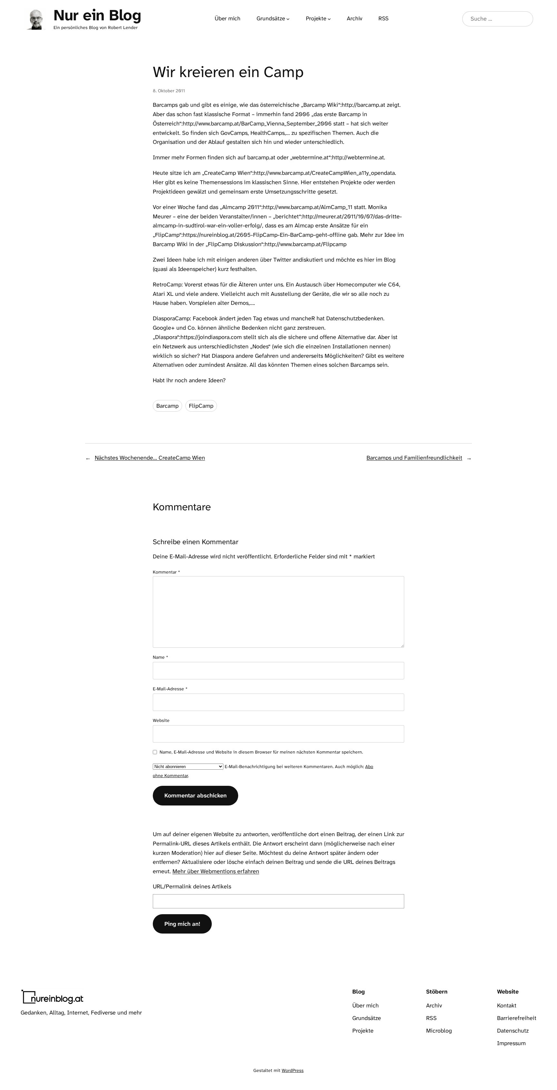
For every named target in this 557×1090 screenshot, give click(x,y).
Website (161, 720)
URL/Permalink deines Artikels (192, 886)
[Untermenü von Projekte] (329, 19)
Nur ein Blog (97, 15)
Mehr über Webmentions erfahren (215, 871)
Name (160, 657)
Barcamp (167, 406)
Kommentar (166, 572)
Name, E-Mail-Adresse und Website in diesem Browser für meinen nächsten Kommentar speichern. (261, 752)
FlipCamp (201, 406)
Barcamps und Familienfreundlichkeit (414, 458)
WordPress (293, 1070)
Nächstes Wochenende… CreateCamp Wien (150, 458)
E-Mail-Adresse (170, 689)
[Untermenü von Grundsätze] (288, 19)
